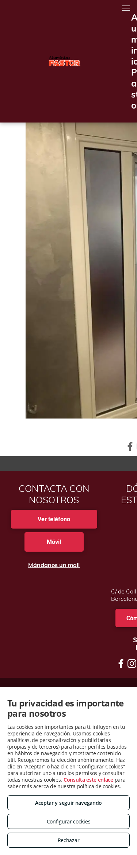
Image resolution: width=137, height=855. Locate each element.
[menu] (126, 8)
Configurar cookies (69, 821)
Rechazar (69, 840)
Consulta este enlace (88, 779)
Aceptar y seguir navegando (68, 802)
